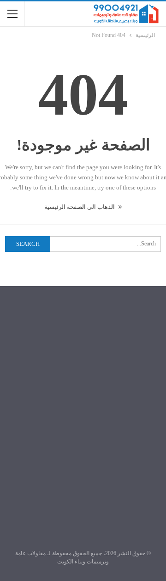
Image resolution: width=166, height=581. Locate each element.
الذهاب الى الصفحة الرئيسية (80, 206)
